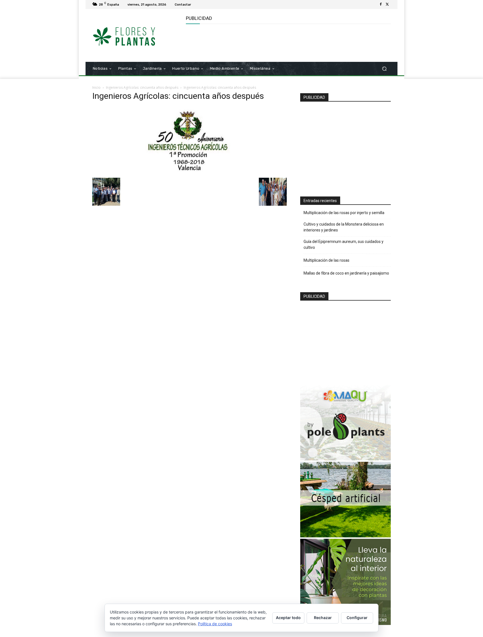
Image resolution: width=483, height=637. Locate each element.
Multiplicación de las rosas (326, 260)
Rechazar (323, 617)
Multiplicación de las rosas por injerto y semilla (344, 212)
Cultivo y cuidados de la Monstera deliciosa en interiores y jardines (344, 227)
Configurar (357, 617)
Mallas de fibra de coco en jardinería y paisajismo (346, 273)
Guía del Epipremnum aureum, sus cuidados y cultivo (343, 244)
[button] (384, 68)
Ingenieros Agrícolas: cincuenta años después (142, 87)
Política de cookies (215, 623)
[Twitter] (387, 4)
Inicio (96, 87)
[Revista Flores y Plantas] (132, 35)
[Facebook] (380, 4)
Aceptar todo (288, 617)
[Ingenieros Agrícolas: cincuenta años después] (189, 172)
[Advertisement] (287, 42)
